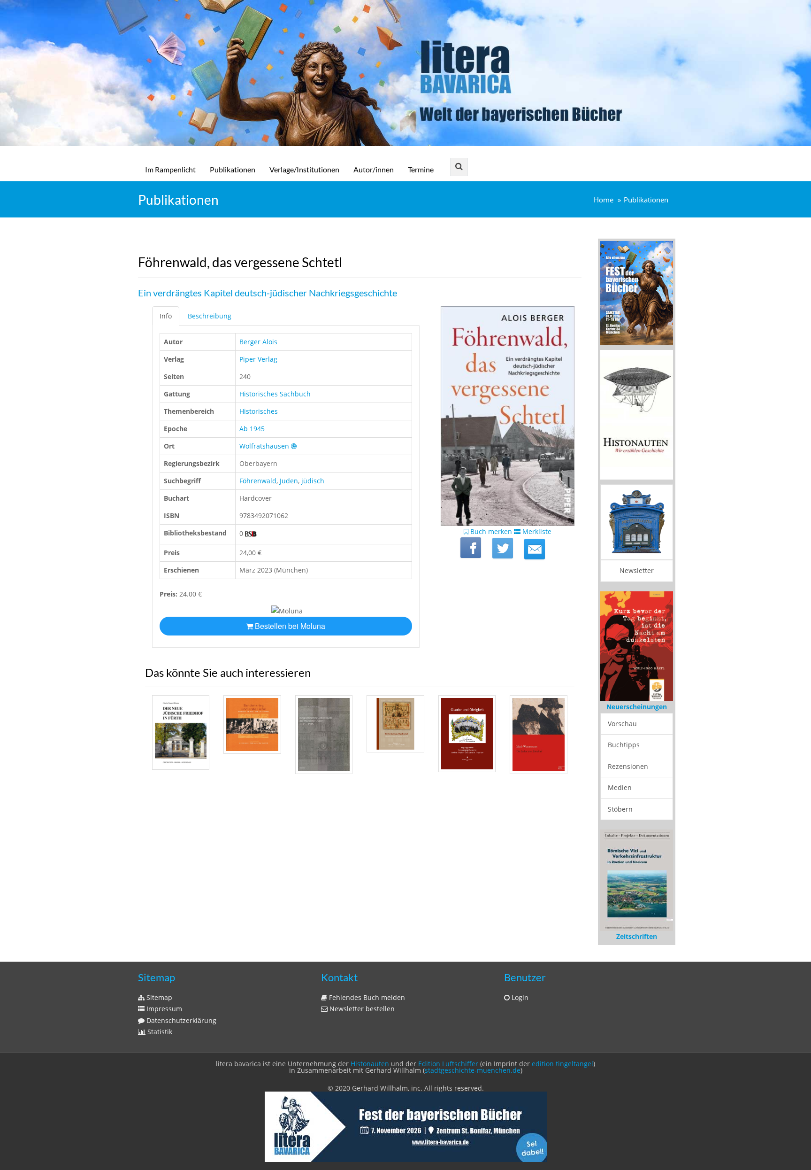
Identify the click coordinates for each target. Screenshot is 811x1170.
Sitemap (158, 997)
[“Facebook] (470, 547)
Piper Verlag (258, 359)
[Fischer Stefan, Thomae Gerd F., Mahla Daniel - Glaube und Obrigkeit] (467, 733)
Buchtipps (624, 744)
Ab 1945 (252, 428)
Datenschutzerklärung (180, 1020)
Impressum (163, 1008)
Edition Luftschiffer (448, 1063)
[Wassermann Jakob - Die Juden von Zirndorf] (538, 735)
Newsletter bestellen (361, 1008)
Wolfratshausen (264, 446)
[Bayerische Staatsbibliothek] (251, 533)
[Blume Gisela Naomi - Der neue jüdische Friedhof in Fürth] (180, 732)
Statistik (158, 1031)
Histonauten (370, 1063)
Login (519, 997)
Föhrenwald (257, 480)
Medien (620, 787)
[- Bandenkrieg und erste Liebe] (252, 724)
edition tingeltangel (562, 1063)
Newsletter (637, 570)
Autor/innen (373, 169)
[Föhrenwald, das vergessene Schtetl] (534, 549)
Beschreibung (209, 315)
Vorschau (622, 723)
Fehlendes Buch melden (366, 997)
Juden (289, 480)
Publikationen (232, 169)
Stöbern (620, 809)
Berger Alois (258, 341)
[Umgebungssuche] (294, 446)
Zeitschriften (636, 936)
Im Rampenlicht (170, 169)
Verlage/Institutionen (304, 169)
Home (603, 200)
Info (166, 315)
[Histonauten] (636, 292)
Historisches (258, 411)
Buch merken (490, 531)
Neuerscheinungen (636, 706)
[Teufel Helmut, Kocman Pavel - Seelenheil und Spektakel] (395, 723)
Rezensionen (628, 766)
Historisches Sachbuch (275, 393)
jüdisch (312, 480)
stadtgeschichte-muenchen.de (472, 1070)
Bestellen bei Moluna (289, 625)
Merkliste (535, 531)
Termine (421, 169)
